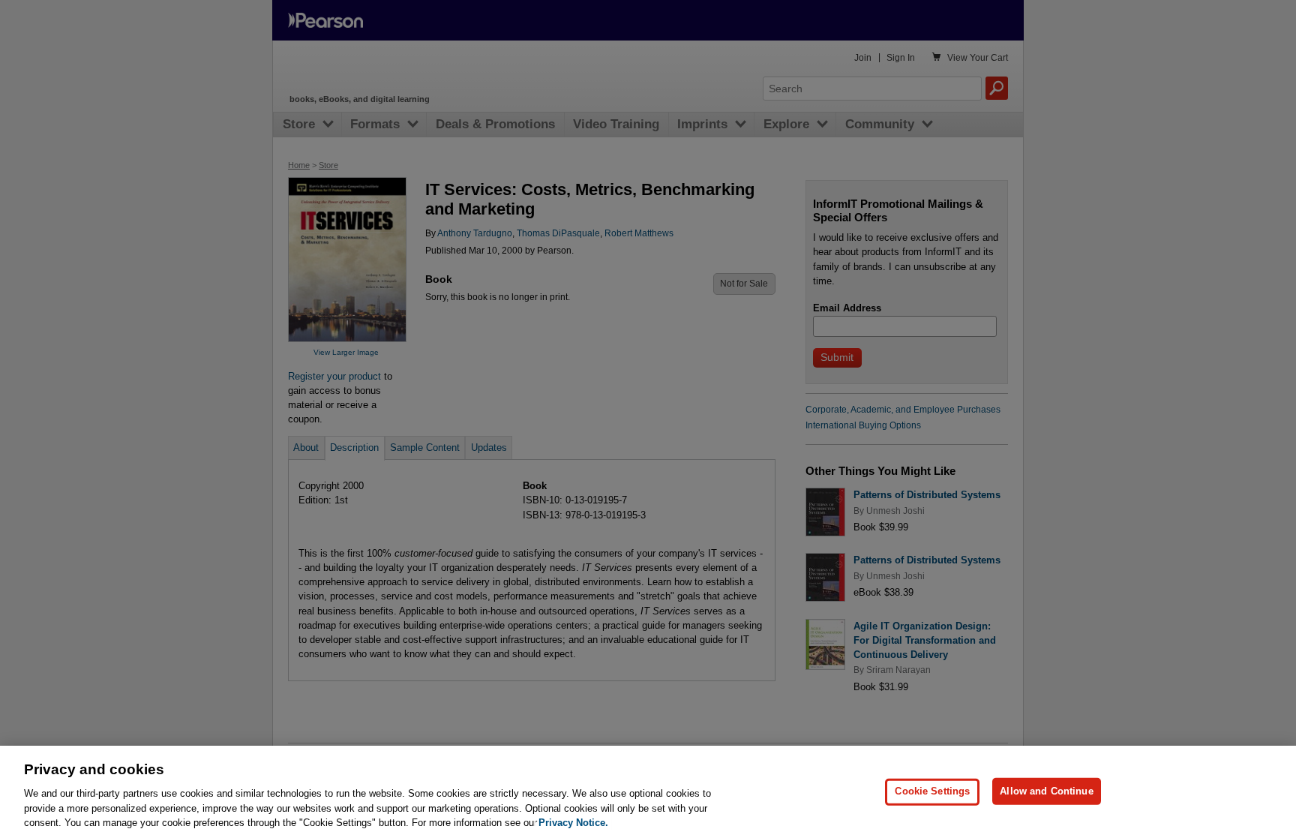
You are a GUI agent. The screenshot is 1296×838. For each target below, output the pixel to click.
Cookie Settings (932, 791)
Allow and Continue (1046, 791)
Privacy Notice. (573, 822)
